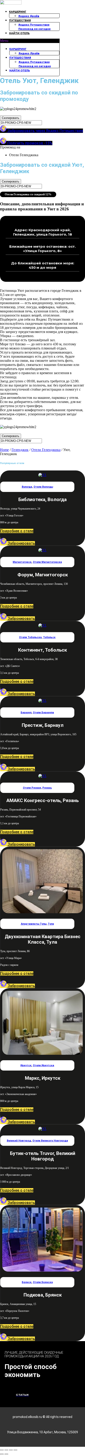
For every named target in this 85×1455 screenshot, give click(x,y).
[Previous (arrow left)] (2, 1454)
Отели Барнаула (43, 712)
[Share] (6, 1450)
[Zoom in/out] (15, 1450)
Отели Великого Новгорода (50, 1140)
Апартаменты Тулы (33, 923)
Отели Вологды (43, 486)
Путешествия (20, 20)
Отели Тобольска (30, 637)
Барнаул (26, 712)
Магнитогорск (22, 562)
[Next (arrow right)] (6, 1454)
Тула (51, 923)
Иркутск (26, 1065)
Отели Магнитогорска (47, 562)
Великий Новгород (19, 1140)
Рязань (47, 787)
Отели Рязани (32, 787)
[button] (30, 41)
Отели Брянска (43, 1282)
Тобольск (49, 637)
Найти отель (19, 33)
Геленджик (20, 450)
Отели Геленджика (46, 450)
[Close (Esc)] (2, 1450)
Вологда (27, 486)
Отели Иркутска (43, 1065)
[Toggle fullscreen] (11, 1450)
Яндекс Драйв (28, 16)
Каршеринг (17, 11)
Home (4, 450)
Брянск (27, 1282)
